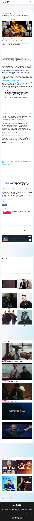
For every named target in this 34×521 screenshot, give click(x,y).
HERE (3, 162)
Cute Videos (20, 509)
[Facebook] (13, 518)
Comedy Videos (8, 509)
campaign (14, 139)
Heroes (17, 4)
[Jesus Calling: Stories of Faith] (24, 467)
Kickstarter (15, 161)
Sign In (31, 1)
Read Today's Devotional (7, 213)
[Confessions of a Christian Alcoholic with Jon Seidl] (9, 467)
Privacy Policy (7, 513)
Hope (30, 4)
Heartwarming (12, 4)
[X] (16, 518)
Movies (29, 509)
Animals (21, 4)
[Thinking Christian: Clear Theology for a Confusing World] (24, 483)
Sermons (17, 510)
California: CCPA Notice (13, 513)
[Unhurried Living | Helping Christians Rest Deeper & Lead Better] (9, 483)
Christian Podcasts (6, 458)
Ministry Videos (24, 509)
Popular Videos (3, 509)
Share (5, 204)
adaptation (12, 125)
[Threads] (21, 518)
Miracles (26, 4)
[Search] (25, 1)
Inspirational (6, 4)
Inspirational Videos (14, 509)
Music (31, 509)
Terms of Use (3, 513)
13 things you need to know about (17, 70)
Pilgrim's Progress (8, 63)
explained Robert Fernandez (10, 182)
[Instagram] (18, 518)
